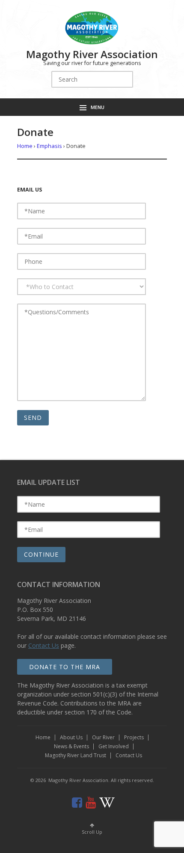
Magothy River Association (92, 54)
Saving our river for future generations (92, 63)
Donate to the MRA (64, 667)
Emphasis (49, 146)
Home (25, 146)
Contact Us (43, 645)
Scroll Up (92, 832)
